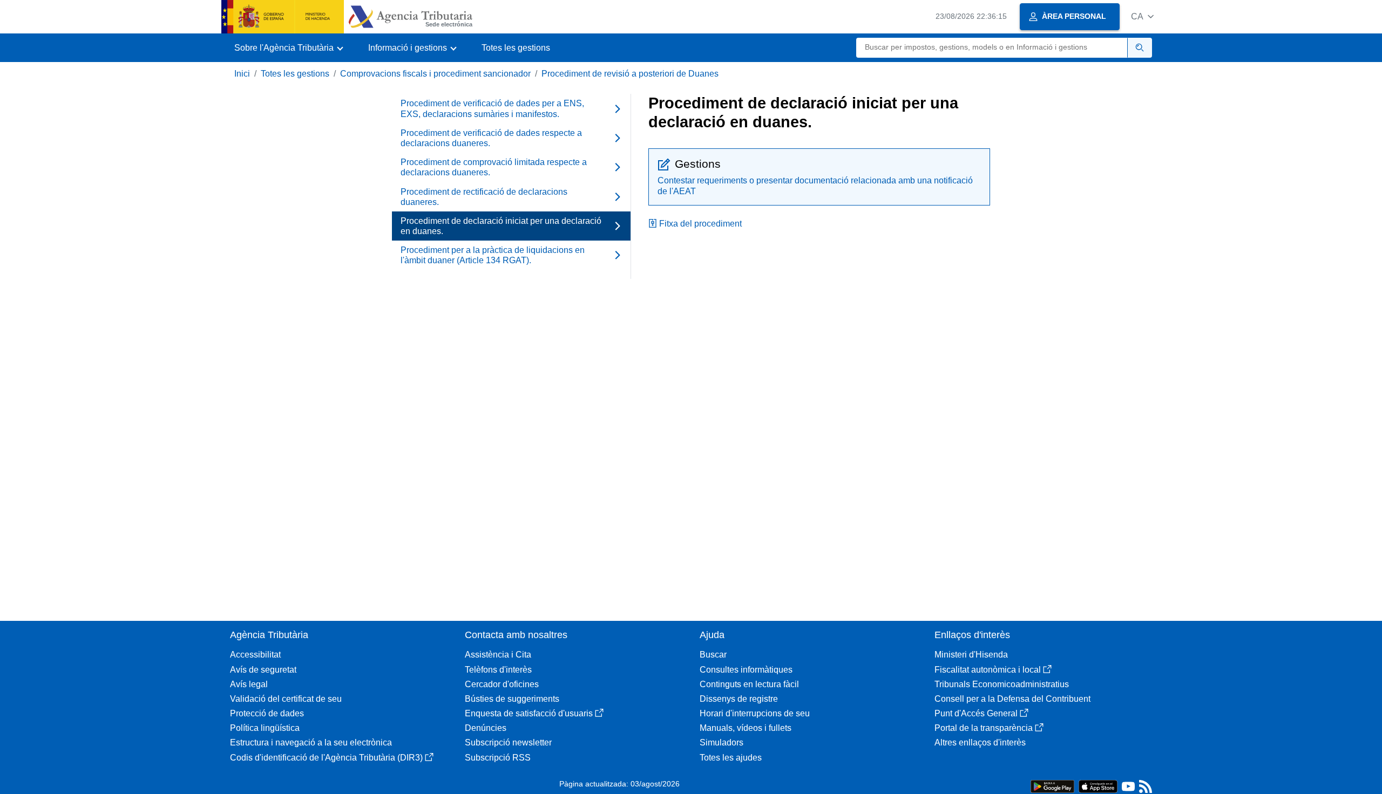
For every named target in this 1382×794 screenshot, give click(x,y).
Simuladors (721, 742)
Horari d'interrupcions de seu (755, 713)
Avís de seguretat (263, 669)
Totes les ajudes (731, 757)
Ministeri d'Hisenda (971, 654)
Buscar (713, 654)
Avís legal (249, 684)
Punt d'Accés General (976, 713)
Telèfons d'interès (498, 669)
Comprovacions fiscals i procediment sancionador (435, 73)
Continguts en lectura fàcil (749, 684)
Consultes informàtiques (746, 669)
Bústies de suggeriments (512, 698)
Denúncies (485, 728)
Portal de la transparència (983, 728)
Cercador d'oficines (502, 684)
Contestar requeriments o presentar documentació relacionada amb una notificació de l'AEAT (815, 185)
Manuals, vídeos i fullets (745, 728)
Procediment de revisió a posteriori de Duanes (630, 73)
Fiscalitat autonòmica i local (987, 669)
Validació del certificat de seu (286, 698)
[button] (1142, 16)
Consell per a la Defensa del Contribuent (1012, 698)
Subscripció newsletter (508, 742)
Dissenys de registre (739, 698)
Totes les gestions (516, 47)
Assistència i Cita (498, 654)
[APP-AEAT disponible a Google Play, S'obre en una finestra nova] (1052, 785)
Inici (242, 73)
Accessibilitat (255, 654)
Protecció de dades (267, 713)
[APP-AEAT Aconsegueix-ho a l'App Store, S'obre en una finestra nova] (1098, 785)
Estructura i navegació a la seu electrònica (311, 742)
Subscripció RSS (498, 757)
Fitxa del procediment (700, 223)
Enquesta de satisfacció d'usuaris (529, 713)
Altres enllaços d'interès (980, 742)
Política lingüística (265, 728)
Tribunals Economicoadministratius (1001, 684)
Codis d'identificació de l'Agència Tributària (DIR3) (326, 757)
